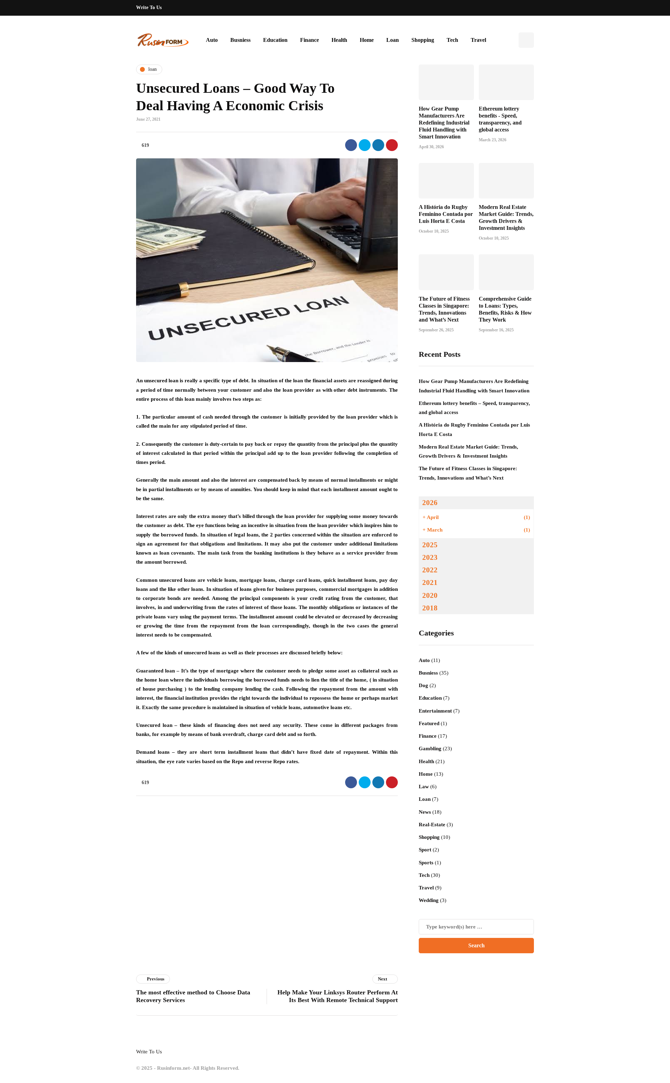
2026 (430, 502)
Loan (392, 40)
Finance (309, 40)
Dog (423, 685)
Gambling (430, 748)
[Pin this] (392, 145)
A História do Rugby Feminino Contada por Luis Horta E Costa (446, 214)
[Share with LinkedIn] (378, 145)
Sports (426, 862)
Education (275, 40)
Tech (452, 40)
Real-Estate (432, 824)
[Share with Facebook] (351, 145)
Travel (478, 40)
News (425, 812)
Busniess (240, 40)
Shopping (422, 40)
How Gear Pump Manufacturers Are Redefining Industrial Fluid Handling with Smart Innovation (444, 123)
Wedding (429, 900)
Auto (212, 40)
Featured (429, 723)
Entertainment (435, 711)
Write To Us (149, 7)
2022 (430, 570)
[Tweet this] (365, 145)
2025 (430, 545)
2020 (430, 595)
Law (424, 786)
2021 (430, 582)
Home (367, 40)
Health (339, 40)
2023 (430, 557)
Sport (425, 849)
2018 (430, 608)
